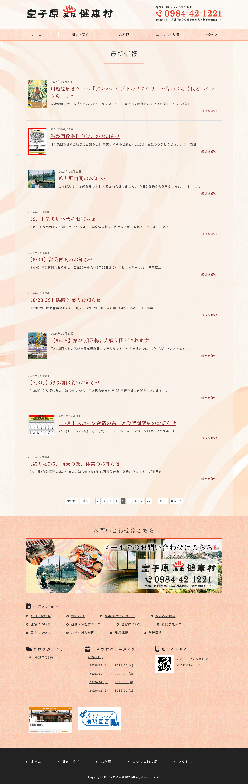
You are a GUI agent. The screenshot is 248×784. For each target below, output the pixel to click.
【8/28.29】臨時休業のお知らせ (64, 300)
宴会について (41, 632)
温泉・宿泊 (80, 34)
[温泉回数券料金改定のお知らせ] (37, 153)
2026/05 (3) (124, 673)
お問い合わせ (41, 616)
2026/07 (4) (124, 665)
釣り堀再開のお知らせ (83, 178)
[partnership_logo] (99, 726)
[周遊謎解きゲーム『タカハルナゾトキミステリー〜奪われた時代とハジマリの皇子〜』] (37, 105)
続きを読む (209, 110)
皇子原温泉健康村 (118, 777)
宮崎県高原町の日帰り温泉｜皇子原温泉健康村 (69, 12)
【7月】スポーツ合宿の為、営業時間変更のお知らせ (117, 423)
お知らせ (78, 616)
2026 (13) (95, 657)
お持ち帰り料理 (83, 632)
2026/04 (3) (98, 682)
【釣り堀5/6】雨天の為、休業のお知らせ (74, 463)
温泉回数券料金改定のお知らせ (85, 136)
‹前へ (84, 500)
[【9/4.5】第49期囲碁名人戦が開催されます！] (37, 357)
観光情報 (155, 632)
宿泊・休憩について (86, 624)
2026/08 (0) (98, 665)
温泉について (41, 624)
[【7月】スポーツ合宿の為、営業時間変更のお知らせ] (41, 432)
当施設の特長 (165, 616)
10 (149, 500)
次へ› (163, 500)
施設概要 (121, 632)
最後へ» (176, 500)
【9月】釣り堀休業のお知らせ (61, 219)
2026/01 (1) (124, 690)
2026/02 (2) (98, 690)
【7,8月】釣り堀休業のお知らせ (64, 382)
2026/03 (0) (124, 682)
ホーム (37, 34)
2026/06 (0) (98, 673)
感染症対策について (120, 616)
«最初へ (72, 500)
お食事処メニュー (175, 624)
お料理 (124, 34)
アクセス (211, 34)
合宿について (131, 624)
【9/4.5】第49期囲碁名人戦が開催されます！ (102, 340)
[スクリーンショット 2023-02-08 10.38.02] (50, 730)
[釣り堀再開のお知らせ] (41, 185)
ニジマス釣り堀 (167, 34)
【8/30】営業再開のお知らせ (60, 259)
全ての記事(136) (41, 657)
